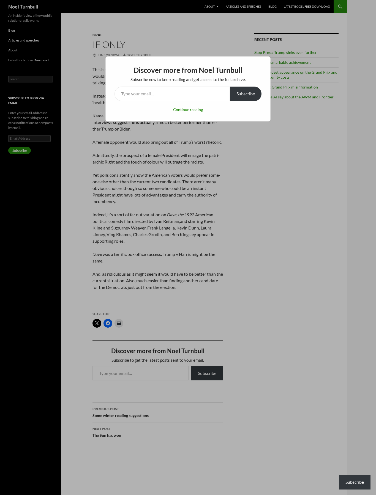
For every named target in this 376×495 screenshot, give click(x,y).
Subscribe (245, 93)
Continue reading (188, 109)
